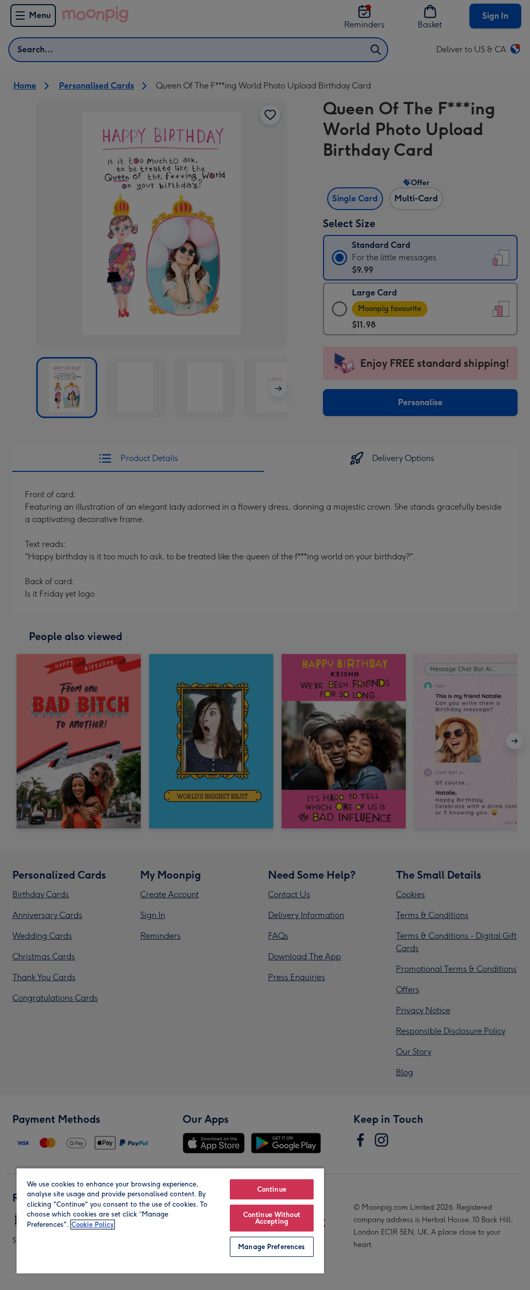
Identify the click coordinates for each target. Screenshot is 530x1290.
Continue (271, 1189)
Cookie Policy (92, 1224)
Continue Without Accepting (271, 1218)
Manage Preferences (271, 1247)
